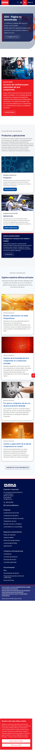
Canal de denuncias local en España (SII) (12, 592)
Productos (7, 178)
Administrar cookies (24, 587)
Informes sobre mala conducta (10, 590)
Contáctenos (9, 112)
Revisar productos (10, 189)
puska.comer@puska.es (12, 505)
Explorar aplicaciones (11, 227)
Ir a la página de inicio (11, 36)
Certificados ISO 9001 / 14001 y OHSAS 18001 (14, 594)
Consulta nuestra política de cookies (18, 737)
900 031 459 (9, 502)
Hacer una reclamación (24, 590)
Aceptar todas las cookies (16, 741)
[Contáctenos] (25, 2)
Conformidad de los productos (10, 588)
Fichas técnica (6, 595)
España (21, 2)
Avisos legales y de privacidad (10, 587)
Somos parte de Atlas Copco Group (12, 598)
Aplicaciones (8, 216)
